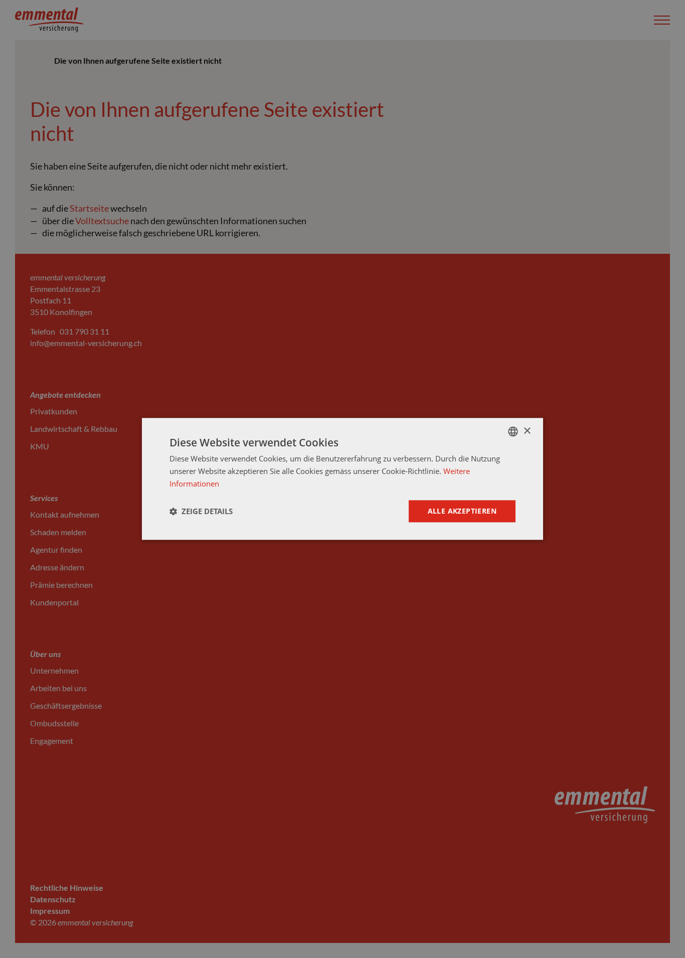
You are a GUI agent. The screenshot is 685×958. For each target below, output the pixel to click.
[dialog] (342, 479)
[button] (201, 511)
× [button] (527, 431)
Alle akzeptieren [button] (462, 511)
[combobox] (513, 431)
